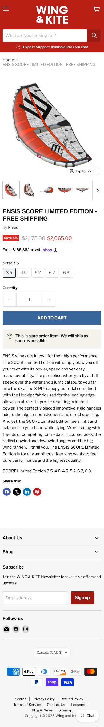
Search (20, 699)
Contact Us (56, 704)
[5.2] (38, 279)
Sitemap (65, 710)
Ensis (13, 227)
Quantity (10, 288)
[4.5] (24, 279)
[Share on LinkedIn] (27, 492)
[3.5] (10, 279)
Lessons (78, 704)
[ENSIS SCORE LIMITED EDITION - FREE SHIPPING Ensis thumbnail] (11, 190)
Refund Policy (72, 699)
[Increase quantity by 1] (49, 300)
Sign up (82, 597)
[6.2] (53, 279)
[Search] (94, 35)
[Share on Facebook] (7, 492)
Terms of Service (27, 704)
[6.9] (67, 279)
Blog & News (42, 710)
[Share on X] (17, 492)
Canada (49, 652)
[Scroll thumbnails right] (96, 190)
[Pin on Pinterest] (37, 492)
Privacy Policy (43, 699)
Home (8, 60)
